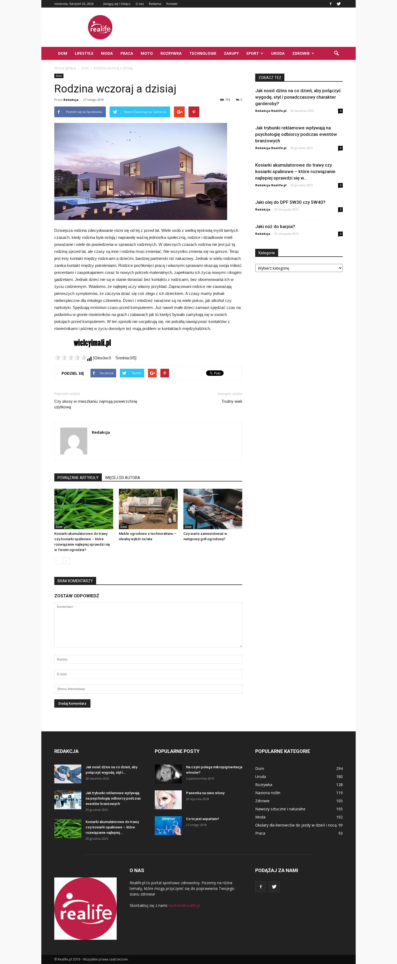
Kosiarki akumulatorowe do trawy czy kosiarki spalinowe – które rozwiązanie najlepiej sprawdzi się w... (295, 171)
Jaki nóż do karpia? (275, 226)
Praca (126, 53)
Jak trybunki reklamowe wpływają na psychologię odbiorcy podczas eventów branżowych (296, 134)
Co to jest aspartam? (202, 819)
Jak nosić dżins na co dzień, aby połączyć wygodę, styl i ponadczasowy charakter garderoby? (298, 97)
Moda (107, 53)
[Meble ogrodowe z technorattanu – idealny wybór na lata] (148, 509)
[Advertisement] (244, 27)
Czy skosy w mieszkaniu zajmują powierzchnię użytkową (95, 404)
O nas (140, 4)
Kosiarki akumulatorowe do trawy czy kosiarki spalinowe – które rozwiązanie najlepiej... (112, 827)
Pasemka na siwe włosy (205, 793)
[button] (336, 53)
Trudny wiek (231, 401)
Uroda (278, 53)
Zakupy (231, 53)
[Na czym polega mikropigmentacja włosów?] (168, 774)
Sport (252, 53)
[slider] (70, 357)
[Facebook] (331, 4)
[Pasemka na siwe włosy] (168, 799)
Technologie (202, 53)
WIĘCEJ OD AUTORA (122, 478)
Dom (62, 53)
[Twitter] (339, 4)
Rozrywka (171, 53)
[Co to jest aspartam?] (168, 825)
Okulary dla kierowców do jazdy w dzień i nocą (296, 825)
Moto (147, 53)
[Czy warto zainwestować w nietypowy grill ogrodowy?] (212, 509)
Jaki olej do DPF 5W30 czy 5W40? (290, 202)
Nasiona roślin (267, 792)
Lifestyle (84, 53)
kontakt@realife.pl (184, 905)
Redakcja (71, 100)
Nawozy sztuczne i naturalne (280, 808)
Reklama (155, 4)
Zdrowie (301, 53)
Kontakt (171, 4)
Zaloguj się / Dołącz (116, 4)
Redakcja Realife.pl (271, 111)
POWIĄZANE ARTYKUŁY (78, 478)
